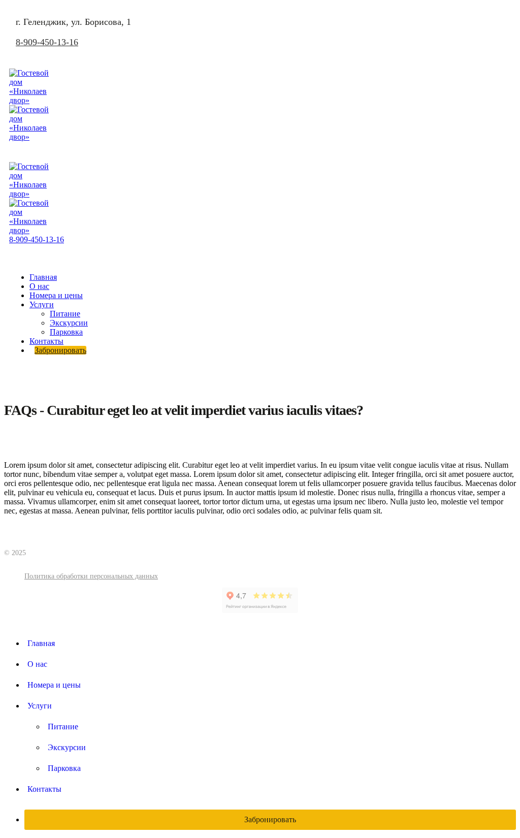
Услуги (41, 304)
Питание (65, 313)
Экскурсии (69, 322)
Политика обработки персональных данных (91, 576)
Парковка (66, 332)
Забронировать (60, 350)
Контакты (46, 341)
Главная (43, 277)
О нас (39, 286)
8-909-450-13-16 (47, 42)
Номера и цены (56, 295)
